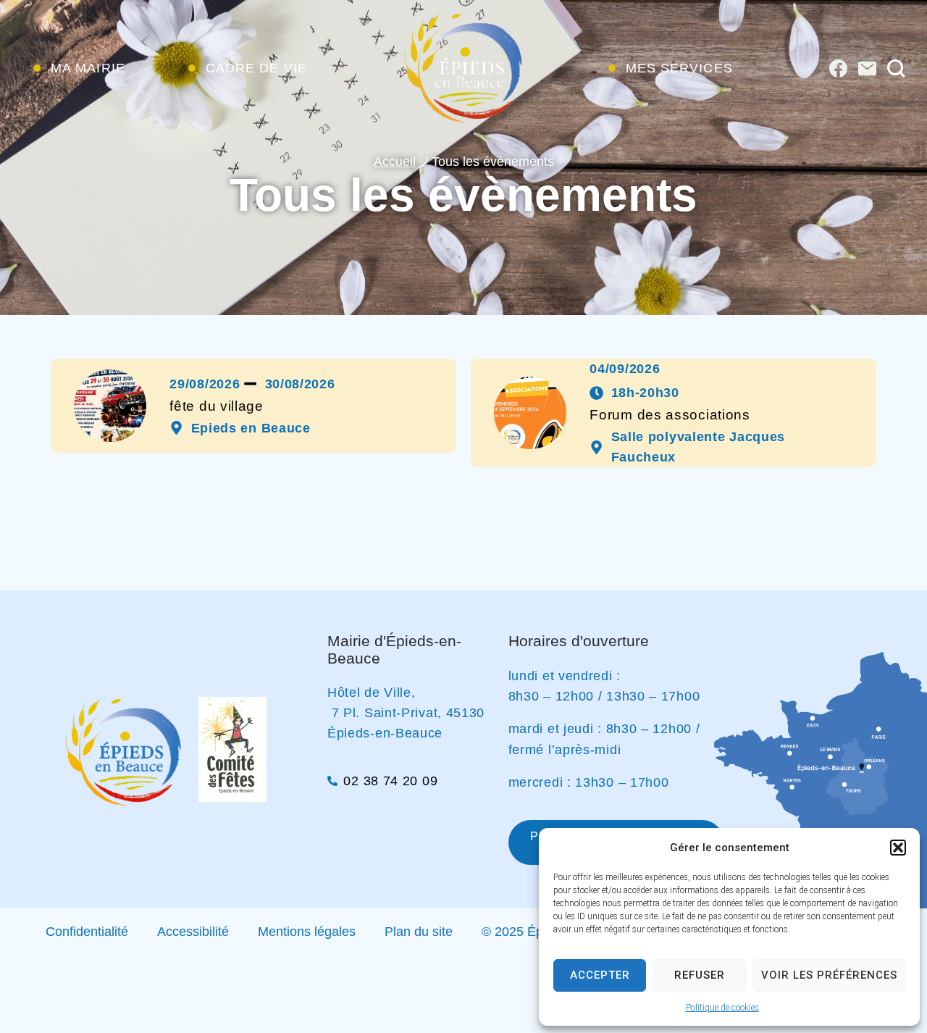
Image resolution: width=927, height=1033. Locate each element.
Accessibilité (193, 931)
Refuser (699, 975)
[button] (898, 847)
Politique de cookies (722, 1008)
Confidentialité (87, 931)
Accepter (600, 975)
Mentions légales (307, 931)
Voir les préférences (829, 975)
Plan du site (419, 931)
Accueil (395, 161)
